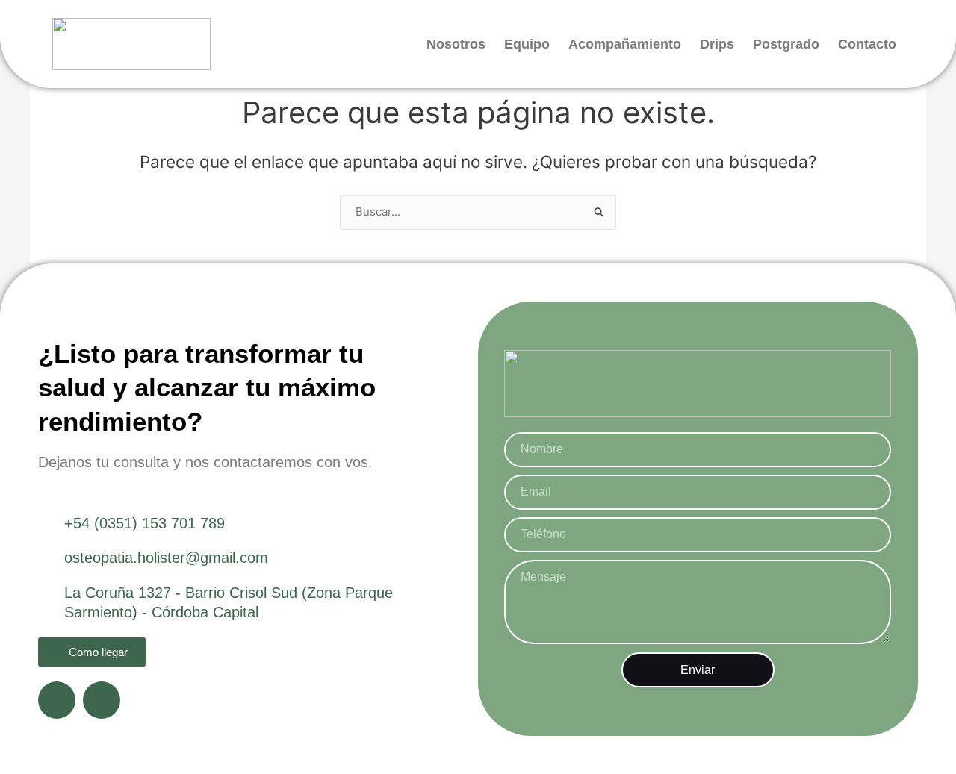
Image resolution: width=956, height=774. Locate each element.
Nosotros (455, 44)
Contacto (867, 44)
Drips (717, 44)
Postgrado (786, 44)
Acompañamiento (624, 44)
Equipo (527, 44)
